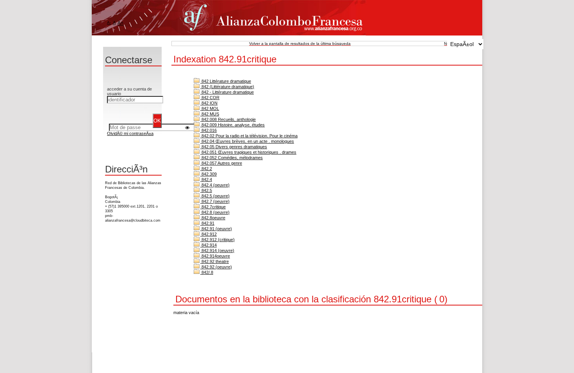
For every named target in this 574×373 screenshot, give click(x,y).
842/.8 (206, 272)
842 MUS (209, 114)
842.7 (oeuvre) (215, 201)
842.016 (208, 130)
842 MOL (209, 108)
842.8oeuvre (212, 217)
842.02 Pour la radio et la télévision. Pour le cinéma (249, 135)
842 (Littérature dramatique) (227, 86)
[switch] (187, 127)
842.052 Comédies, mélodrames (231, 157)
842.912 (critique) (217, 239)
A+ (120, 23)
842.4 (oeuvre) (215, 185)
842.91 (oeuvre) (216, 228)
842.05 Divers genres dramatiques (233, 146)
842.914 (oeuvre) (217, 250)
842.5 (206, 190)
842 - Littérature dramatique (227, 92)
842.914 (208, 245)
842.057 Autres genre (221, 163)
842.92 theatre (214, 261)
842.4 (206, 179)
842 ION (208, 103)
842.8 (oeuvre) (215, 212)
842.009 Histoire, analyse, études (232, 125)
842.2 (206, 168)
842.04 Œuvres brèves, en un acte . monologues (247, 141)
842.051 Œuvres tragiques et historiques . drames (248, 152)
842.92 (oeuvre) (216, 267)
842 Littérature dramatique (225, 81)
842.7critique (213, 206)
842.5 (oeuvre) (215, 196)
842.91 (207, 223)
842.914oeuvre (215, 256)
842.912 (208, 234)
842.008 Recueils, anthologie (228, 119)
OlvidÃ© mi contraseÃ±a (130, 133)
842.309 (208, 174)
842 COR (209, 97)
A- (109, 22)
